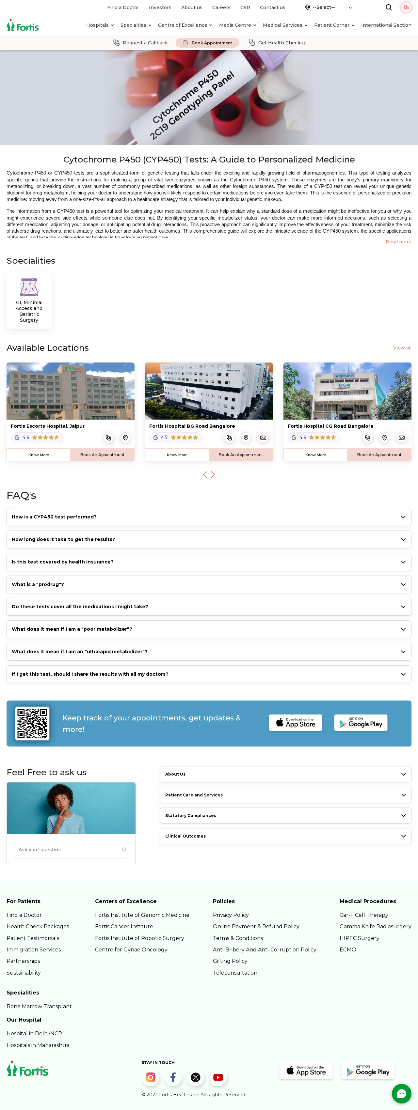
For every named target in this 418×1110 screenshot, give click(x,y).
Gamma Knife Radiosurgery (375, 926)
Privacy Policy (231, 915)
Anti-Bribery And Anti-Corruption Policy (264, 950)
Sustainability (24, 973)
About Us (175, 774)
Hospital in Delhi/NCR (34, 1033)
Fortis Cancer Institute (124, 926)
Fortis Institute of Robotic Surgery (139, 938)
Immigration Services (34, 950)
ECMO (348, 950)
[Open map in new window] (125, 437)
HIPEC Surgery (359, 938)
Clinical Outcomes (185, 836)
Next (213, 474)
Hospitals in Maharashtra (38, 1045)
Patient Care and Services (194, 795)
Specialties (133, 25)
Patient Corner (331, 25)
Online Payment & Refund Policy (256, 926)
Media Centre (235, 25)
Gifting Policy (230, 961)
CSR (245, 7)
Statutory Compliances (190, 815)
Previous (204, 474)
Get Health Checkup (282, 43)
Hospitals (97, 25)
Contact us (272, 7)
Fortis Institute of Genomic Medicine (142, 915)
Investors (160, 7)
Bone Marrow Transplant (39, 1006)
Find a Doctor (123, 7)
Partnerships (23, 961)
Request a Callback (145, 43)
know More (38, 455)
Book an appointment (102, 454)
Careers (221, 7)
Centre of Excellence (182, 25)
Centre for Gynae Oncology (131, 950)
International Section (386, 25)
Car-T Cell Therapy (364, 915)
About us (191, 7)
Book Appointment (212, 42)
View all (402, 348)
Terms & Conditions (238, 938)
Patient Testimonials (33, 938)
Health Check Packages (38, 926)
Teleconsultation (235, 973)
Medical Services (282, 25)
